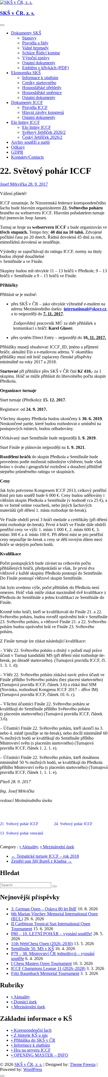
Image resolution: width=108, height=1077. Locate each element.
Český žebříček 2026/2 (42, 137)
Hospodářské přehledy (41, 87)
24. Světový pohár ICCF (74, 824)
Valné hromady (35, 48)
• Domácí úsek (24, 1001)
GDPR (17, 152)
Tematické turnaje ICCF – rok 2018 (45, 856)
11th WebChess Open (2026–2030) (42, 943)
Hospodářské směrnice (42, 92)
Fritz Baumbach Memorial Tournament (45, 973)
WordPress (32, 1069)
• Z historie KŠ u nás (29, 1035)
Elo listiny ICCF (25, 122)
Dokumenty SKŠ (26, 33)
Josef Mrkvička (14, 184)
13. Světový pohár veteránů (21, 833)
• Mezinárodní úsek (57, 846)
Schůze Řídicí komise (41, 52)
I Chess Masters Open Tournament (41, 963)
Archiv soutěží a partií (30, 142)
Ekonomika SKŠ (26, 72)
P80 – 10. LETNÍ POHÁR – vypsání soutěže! (51, 933)
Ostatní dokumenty (38, 62)
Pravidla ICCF (35, 107)
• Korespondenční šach (31, 1030)
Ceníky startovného (39, 82)
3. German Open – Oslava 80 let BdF (44, 909)
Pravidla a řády (35, 43)
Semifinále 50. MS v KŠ (32, 948)
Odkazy (18, 147)
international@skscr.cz (85, 308)
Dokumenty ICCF (27, 102)
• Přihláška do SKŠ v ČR (33, 1040)
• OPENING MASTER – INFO (39, 1055)
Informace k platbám (40, 77)
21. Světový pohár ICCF (19, 824)
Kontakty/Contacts (27, 157)
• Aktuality (28, 846)
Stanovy (29, 38)
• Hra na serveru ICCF (31, 1050)
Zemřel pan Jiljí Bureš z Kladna (41, 861)
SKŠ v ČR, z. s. (17, 13)
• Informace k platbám (30, 1045)
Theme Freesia (83, 1064)
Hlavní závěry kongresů (43, 112)
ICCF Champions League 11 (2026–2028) (48, 968)
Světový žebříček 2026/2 (44, 132)
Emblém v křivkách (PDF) (45, 67)
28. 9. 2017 (38, 184)
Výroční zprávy (36, 57)
